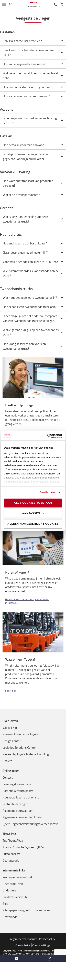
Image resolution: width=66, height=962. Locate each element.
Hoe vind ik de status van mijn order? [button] (26, 87)
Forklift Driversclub (15, 897)
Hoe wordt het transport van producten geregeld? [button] (28, 183)
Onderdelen (10, 890)
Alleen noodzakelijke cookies (33, 523)
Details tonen (48, 492)
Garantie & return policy (18, 791)
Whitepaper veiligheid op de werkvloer (27, 910)
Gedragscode (11, 860)
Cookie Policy (22, 945)
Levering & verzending (17, 784)
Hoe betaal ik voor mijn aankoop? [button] (24, 145)
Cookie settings (41, 945)
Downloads (10, 917)
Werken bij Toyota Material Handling (26, 754)
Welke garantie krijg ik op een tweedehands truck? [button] (31, 332)
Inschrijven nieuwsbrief (17, 877)
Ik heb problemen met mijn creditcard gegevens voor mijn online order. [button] (26, 156)
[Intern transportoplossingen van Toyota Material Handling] (34, 4)
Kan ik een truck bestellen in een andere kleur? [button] (28, 52)
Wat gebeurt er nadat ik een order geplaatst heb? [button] (30, 75)
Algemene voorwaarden (18, 810)
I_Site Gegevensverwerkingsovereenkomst (30, 824)
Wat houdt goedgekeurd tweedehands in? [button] (30, 297)
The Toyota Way (13, 840)
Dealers (7, 761)
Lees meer (11, 690)
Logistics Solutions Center (19, 747)
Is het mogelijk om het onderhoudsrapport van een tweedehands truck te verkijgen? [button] (30, 318)
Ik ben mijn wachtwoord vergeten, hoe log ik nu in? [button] (30, 120)
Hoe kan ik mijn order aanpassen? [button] (24, 64)
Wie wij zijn (10, 728)
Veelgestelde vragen (15, 804)
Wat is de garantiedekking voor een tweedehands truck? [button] (25, 219)
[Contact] (55, 4)
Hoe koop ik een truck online (21, 797)
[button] (16, 958)
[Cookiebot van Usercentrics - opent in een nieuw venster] (47, 435)
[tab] (33, 40)
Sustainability (11, 854)
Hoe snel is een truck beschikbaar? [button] (25, 243)
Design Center (11, 741)
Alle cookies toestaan (33, 502)
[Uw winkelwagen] (62, 4)
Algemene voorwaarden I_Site (22, 817)
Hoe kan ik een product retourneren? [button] (26, 96)
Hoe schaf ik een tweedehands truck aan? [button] (29, 307)
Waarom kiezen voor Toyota (20, 734)
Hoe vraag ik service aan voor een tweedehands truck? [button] (24, 346)
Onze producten (13, 884)
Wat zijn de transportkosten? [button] (21, 195)
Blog (5, 903)
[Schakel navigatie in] (4, 4)
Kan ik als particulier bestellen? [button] (22, 41)
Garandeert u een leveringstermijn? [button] (25, 252)
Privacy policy (47, 939)
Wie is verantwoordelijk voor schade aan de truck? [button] (31, 273)
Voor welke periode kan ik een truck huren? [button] (30, 262)
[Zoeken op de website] (10, 4)
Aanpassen (31, 513)
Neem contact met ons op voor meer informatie (27, 601)
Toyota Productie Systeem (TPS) (23, 847)
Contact (8, 777)
